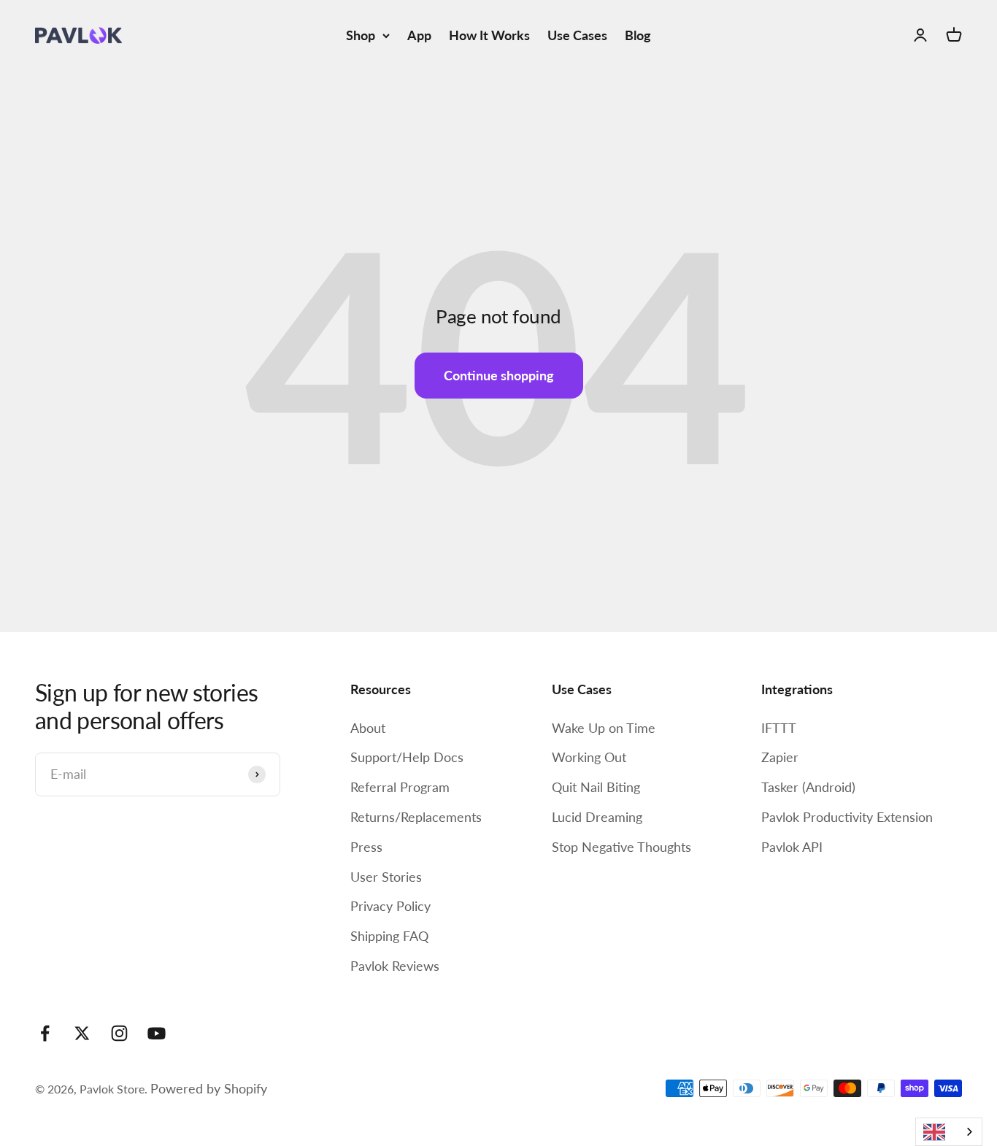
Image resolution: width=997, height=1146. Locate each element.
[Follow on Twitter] (82, 1033)
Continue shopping (499, 375)
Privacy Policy (390, 906)
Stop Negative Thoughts (621, 847)
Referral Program (400, 787)
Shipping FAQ (389, 936)
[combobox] (948, 1132)
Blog (638, 35)
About (367, 728)
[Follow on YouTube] (156, 1033)
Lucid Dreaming (597, 817)
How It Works (489, 35)
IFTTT (778, 728)
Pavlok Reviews (394, 966)
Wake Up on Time (603, 728)
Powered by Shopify (208, 1088)
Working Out (589, 757)
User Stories (386, 877)
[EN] (949, 1131)
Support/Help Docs (406, 757)
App (419, 35)
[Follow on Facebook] (45, 1033)
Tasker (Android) (808, 787)
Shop (360, 35)
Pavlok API (792, 847)
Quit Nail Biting (596, 787)
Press (366, 847)
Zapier (779, 757)
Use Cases (577, 35)
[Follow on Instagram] (119, 1033)
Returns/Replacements (416, 817)
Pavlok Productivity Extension (847, 817)
